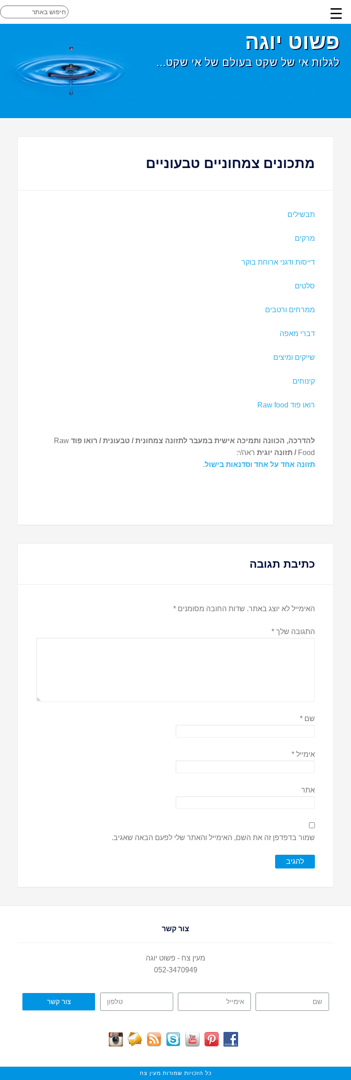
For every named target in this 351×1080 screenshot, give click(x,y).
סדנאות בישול (227, 464)
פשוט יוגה (292, 42)
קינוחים (303, 381)
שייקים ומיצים (294, 357)
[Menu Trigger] (335, 13)
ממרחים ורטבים (290, 310)
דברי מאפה (297, 333)
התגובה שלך (292, 631)
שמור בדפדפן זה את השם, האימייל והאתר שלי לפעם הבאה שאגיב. (213, 837)
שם (307, 718)
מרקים (305, 238)
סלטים (305, 286)
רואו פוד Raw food (286, 405)
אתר (307, 790)
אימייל (303, 754)
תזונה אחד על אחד (284, 464)
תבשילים (301, 214)
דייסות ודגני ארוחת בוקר (278, 262)
